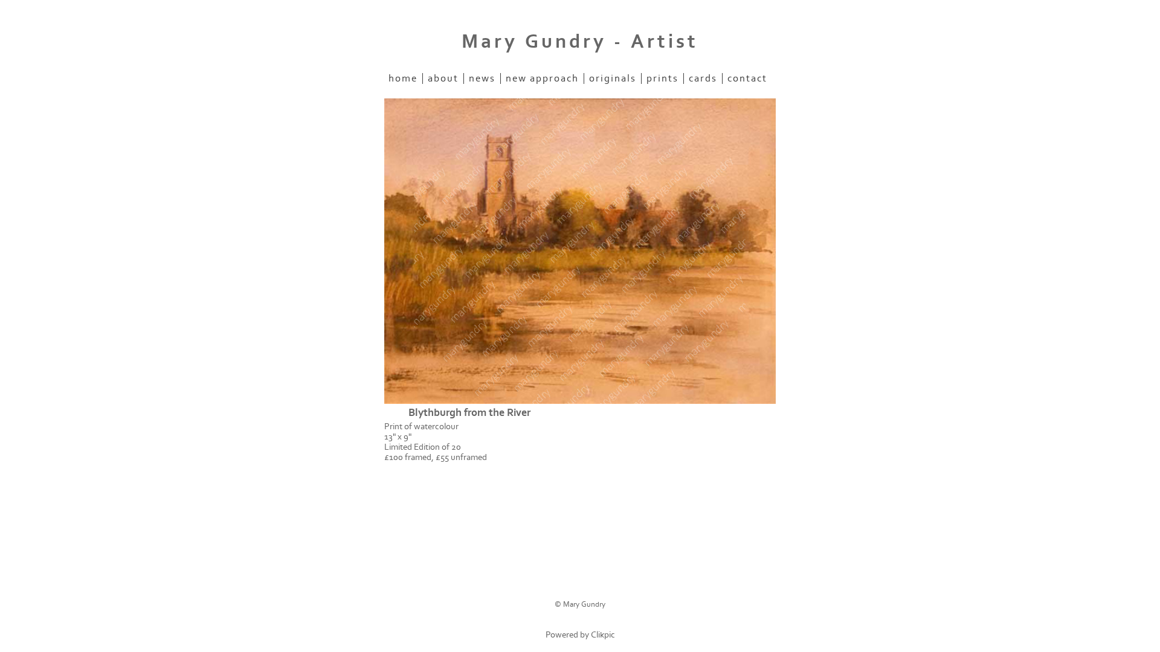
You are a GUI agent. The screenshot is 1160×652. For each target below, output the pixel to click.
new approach (542, 78)
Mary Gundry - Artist (580, 41)
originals (612, 78)
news (482, 78)
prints (662, 78)
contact (747, 78)
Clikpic (603, 635)
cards (703, 78)
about (443, 78)
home (402, 78)
